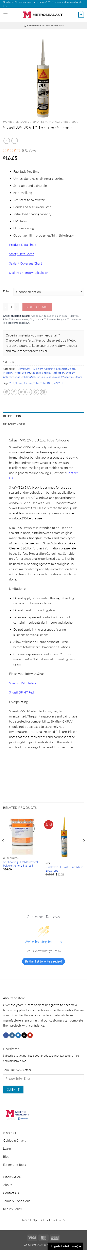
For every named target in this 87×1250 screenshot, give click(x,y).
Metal (17, 372)
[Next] (83, 849)
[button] (5, 15)
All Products (24, 368)
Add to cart (37, 307)
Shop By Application (53, 372)
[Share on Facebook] (14, 392)
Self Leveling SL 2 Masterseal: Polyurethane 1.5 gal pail (20, 863)
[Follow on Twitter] (18, 1035)
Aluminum (37, 368)
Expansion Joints (65, 368)
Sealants (22, 121)
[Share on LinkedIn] (43, 392)
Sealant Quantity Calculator (28, 273)
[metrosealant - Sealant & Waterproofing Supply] (43, 14)
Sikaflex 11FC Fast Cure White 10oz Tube (64, 868)
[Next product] (6, 141)
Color (6, 291)
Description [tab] (12, 416)
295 (11, 383)
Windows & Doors (71, 376)
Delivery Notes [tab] (14, 424)
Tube (36, 383)
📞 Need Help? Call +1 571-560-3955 (43, 25)
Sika (74, 121)
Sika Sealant (53, 376)
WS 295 (58, 383)
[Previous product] (14, 141)
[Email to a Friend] (28, 392)
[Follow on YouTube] (30, 1035)
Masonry (8, 372)
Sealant (26, 372)
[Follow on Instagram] (12, 1035)
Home (7, 121)
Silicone (27, 383)
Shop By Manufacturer (50, 121)
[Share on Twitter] (21, 392)
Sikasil (18, 383)
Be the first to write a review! (43, 961)
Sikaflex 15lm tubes (22, 683)
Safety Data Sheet (21, 254)
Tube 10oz (46, 383)
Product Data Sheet (22, 245)
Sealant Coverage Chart (25, 263)
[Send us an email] (24, 1035)
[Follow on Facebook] (6, 1035)
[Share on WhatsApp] (6, 392)
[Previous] (3, 849)
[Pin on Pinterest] (36, 392)
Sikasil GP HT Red (21, 692)
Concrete (49, 368)
